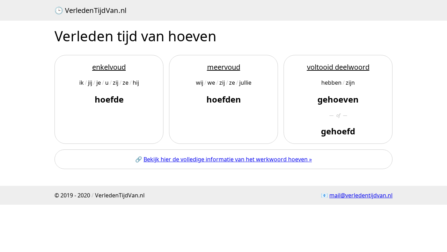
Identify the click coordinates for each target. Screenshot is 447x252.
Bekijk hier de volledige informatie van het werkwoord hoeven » (228, 159)
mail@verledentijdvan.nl (361, 195)
